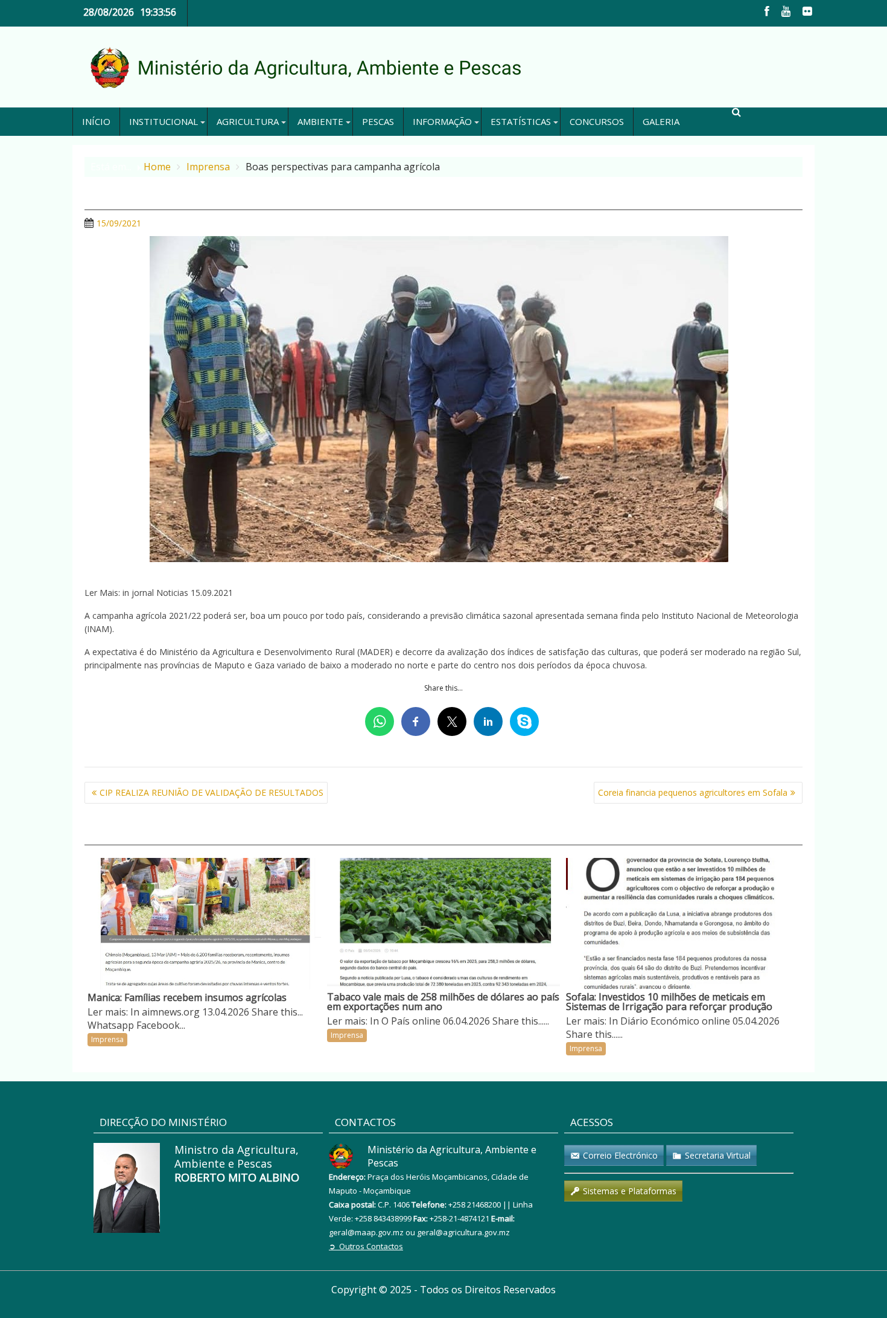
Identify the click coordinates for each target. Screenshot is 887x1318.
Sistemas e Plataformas (629, 1191)
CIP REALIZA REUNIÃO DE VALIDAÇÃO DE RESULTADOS (211, 792)
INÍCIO (96, 121)
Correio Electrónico (620, 1155)
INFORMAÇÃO (442, 121)
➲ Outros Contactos (366, 1246)
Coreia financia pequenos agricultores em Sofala (692, 792)
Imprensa (107, 1039)
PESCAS (378, 121)
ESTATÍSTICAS (521, 121)
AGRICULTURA (248, 121)
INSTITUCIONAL (163, 121)
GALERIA (661, 121)
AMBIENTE (320, 121)
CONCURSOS (597, 121)
